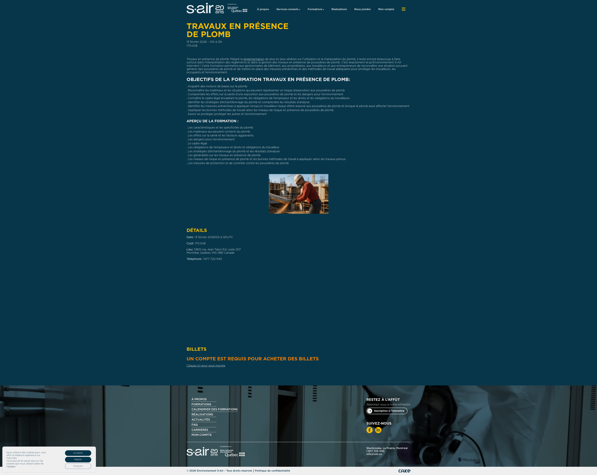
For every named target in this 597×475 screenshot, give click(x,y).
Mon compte (386, 9)
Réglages (78, 466)
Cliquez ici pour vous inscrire (206, 365)
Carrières (200, 430)
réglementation (253, 59)
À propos (263, 9)
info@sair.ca (374, 454)
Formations (315, 9)
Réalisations (339, 9)
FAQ (195, 425)
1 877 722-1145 (212, 259)
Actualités (201, 419)
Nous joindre (362, 9)
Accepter (78, 453)
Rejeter (78, 460)
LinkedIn (378, 430)
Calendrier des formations (215, 409)
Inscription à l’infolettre (389, 411)
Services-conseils (287, 9)
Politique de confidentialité (272, 471)
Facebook (369, 430)
